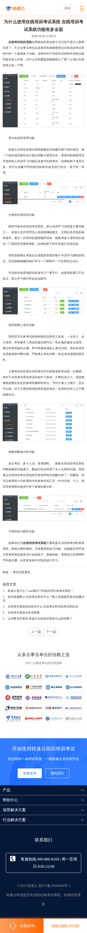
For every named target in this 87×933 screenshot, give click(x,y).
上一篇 (36, 632)
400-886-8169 (65, 925)
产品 (6, 790)
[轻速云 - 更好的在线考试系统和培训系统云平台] (15, 8)
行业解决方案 (14, 820)
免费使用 (29, 773)
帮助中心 (10, 800)
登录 (67, 8)
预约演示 (57, 773)
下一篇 (51, 632)
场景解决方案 (14, 810)
